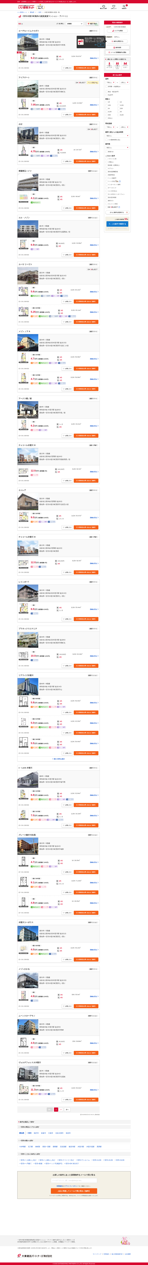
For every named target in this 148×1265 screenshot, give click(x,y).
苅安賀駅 (63, 1147)
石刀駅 (30, 1147)
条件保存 (118, 47)
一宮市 (39, 12)
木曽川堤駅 (90, 1147)
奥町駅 (37, 1147)
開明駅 (55, 1147)
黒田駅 (99, 1147)
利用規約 (106, 1254)
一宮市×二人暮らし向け (46, 1160)
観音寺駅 (72, 1147)
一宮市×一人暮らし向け (27, 1160)
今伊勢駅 (22, 1147)
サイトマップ (97, 1254)
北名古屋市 (59, 1133)
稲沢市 (36, 1133)
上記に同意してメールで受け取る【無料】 (74, 1191)
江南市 (50, 1133)
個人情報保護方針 (117, 1254)
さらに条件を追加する (117, 212)
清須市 (68, 1133)
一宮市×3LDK (119, 1160)
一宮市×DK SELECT (71, 1163)
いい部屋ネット (22, 12)
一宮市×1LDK (96, 1160)
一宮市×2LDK (108, 1160)
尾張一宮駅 (46, 1147)
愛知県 (32, 12)
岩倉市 (43, 1133)
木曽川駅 (81, 1147)
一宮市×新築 (37, 1163)
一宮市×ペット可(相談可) (53, 1163)
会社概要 (128, 1254)
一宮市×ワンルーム (83, 1160)
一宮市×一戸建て (25, 1163)
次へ (101, 45)
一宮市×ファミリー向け (65, 1160)
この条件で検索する (118, 224)
